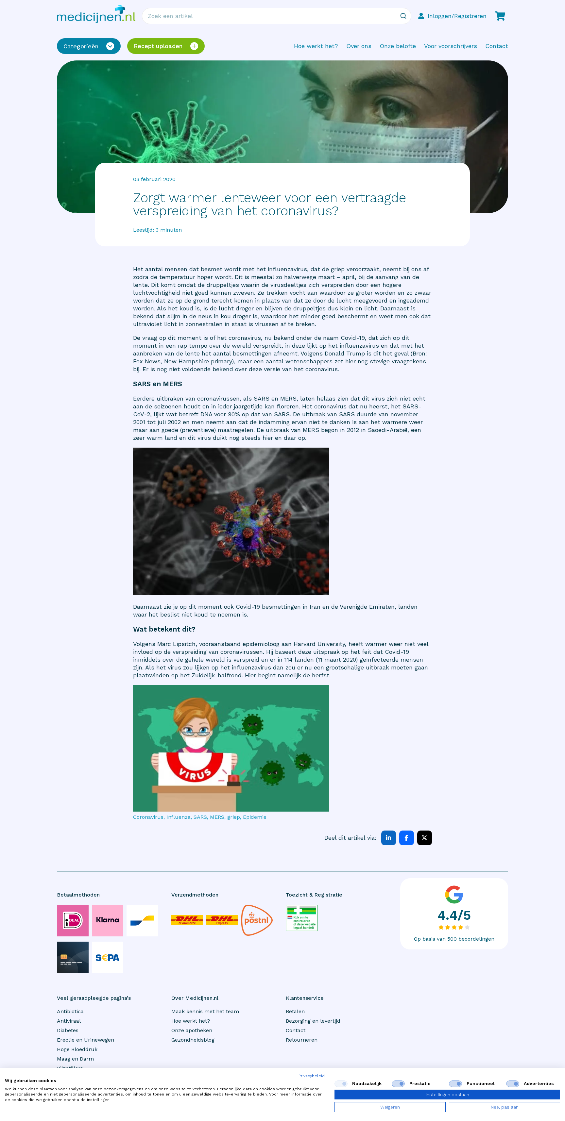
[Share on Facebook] (406, 838)
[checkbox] (341, 1083)
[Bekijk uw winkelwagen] (500, 16)
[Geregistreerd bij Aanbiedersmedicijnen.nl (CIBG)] (301, 918)
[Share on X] (424, 838)
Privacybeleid (312, 1076)
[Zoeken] (403, 16)
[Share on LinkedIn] (388, 838)
